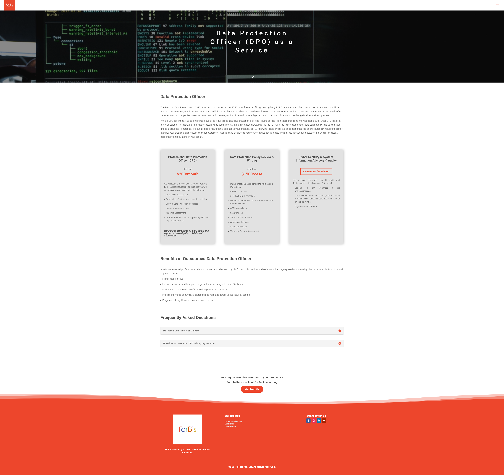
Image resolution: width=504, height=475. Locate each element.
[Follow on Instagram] (314, 420)
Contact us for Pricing (316, 171)
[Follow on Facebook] (308, 420)
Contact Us (252, 389)
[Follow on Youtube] (324, 420)
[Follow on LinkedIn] (319, 420)
